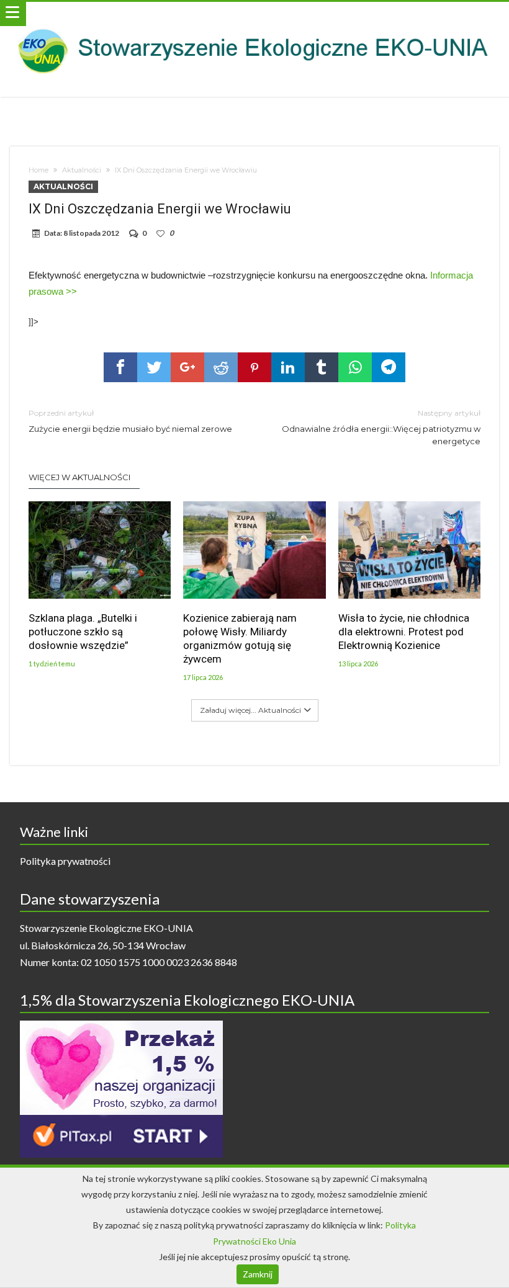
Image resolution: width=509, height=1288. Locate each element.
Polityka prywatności (65, 861)
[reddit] (221, 367)
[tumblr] (321, 367)
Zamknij (258, 1274)
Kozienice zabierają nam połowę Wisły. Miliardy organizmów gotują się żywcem (240, 638)
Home (38, 170)
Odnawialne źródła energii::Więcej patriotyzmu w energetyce (381, 427)
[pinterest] (254, 367)
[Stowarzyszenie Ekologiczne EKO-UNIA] (254, 14)
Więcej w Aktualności (79, 477)
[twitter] (154, 367)
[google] (187, 367)
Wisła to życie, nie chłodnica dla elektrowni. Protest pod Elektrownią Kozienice (403, 631)
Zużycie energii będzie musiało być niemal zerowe (130, 421)
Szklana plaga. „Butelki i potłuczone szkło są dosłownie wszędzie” (83, 631)
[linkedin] (288, 367)
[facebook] (120, 367)
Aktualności (81, 170)
